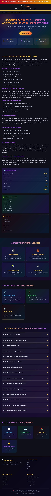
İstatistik (26, 8)
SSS (30, 8)
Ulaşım (34, 8)
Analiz (21, 8)
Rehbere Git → (25, 33)
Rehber (16, 8)
